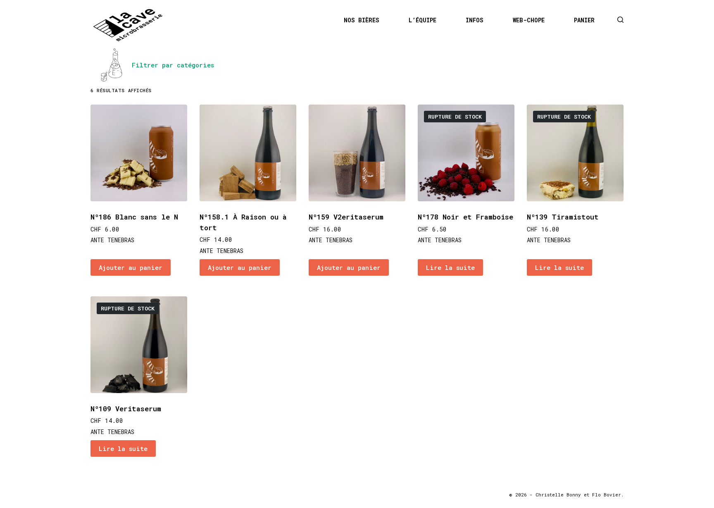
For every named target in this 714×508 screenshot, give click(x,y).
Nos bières (361, 20)
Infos (474, 20)
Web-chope (529, 20)
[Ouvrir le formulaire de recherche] (620, 20)
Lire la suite (450, 267)
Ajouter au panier (130, 267)
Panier (584, 20)
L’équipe (422, 20)
